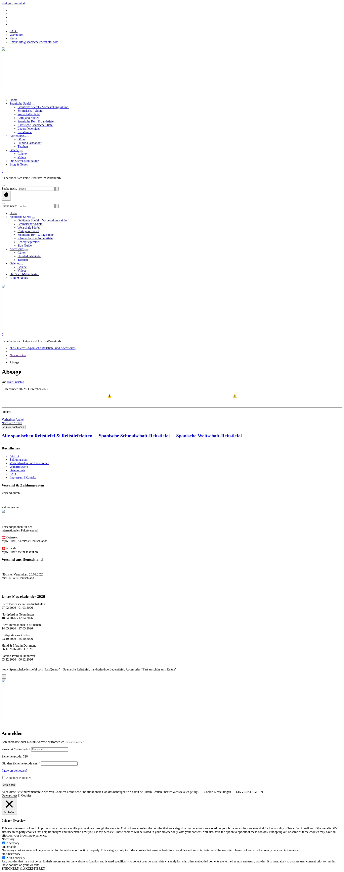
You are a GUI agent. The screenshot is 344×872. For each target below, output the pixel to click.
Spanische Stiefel (20, 103)
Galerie (14, 150)
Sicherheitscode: (12, 756)
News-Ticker (18, 355)
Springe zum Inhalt (13, 3)
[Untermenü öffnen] (33, 104)
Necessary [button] (8, 839)
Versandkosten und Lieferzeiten (29, 463)
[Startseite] (66, 93)
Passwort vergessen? (14, 770)
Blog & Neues (19, 164)
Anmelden (9, 784)
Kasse (13, 38)
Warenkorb (16, 34)
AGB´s (14, 456)
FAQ (14, 31)
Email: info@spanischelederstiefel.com (34, 42)
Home (13, 100)
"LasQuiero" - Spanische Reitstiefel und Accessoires (42, 348)
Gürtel (21, 139)
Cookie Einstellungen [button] (217, 792)
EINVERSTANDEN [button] (249, 792)
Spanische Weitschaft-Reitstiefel (209, 435)
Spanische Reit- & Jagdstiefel (36, 121)
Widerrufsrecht (19, 466)
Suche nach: (9, 188)
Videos (22, 157)
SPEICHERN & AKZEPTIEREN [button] (23, 868)
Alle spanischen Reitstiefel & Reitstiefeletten (47, 435)
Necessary (12, 843)
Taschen (23, 146)
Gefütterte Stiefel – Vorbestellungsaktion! (43, 107)
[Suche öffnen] (3, 185)
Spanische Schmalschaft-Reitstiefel (134, 435)
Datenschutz (17, 470)
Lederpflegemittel (29, 128)
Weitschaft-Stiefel (29, 114)
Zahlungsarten (18, 459)
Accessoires (17, 135)
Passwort (16, 749)
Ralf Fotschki (15, 382)
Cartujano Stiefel (28, 117)
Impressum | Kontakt (23, 477)
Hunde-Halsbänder (29, 143)
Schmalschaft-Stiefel (30, 110)
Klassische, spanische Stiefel (35, 125)
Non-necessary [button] (11, 853)
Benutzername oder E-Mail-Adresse (33, 742)
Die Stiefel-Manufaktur (24, 160)
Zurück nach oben (13, 427)
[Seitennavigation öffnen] (6, 196)
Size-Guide (25, 132)
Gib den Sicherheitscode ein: (21, 763)
